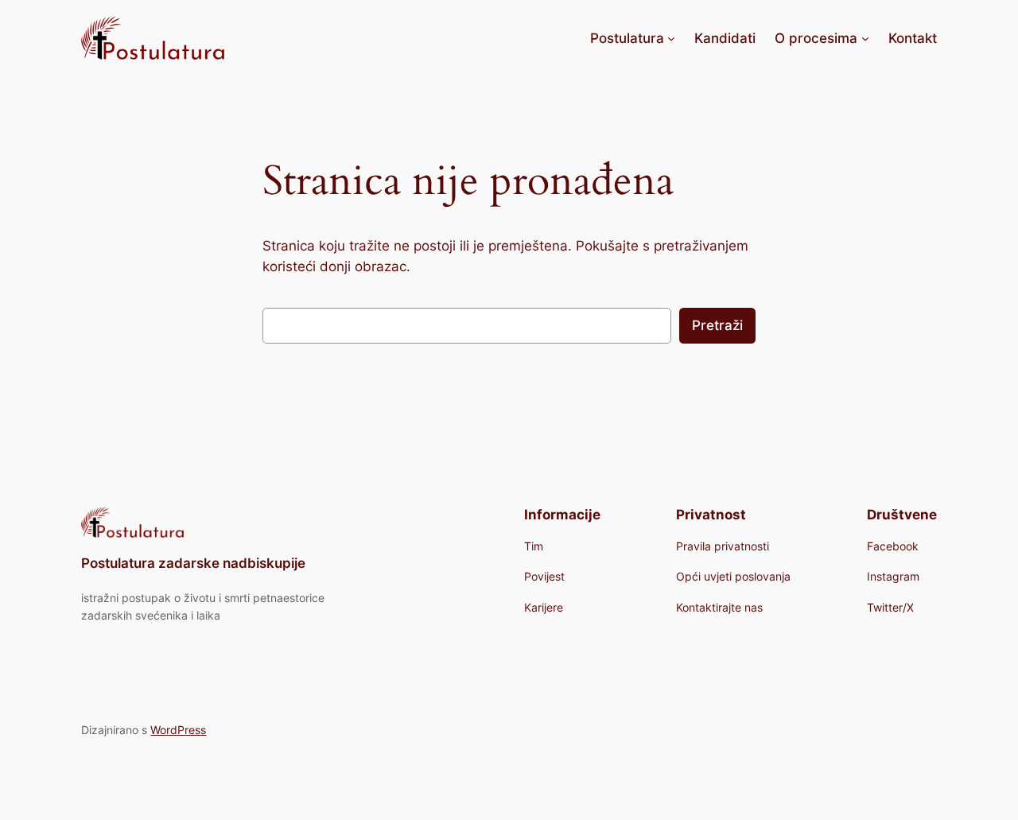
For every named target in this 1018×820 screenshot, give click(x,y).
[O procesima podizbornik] (865, 38)
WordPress (178, 729)
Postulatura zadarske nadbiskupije (193, 563)
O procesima (816, 38)
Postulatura (627, 38)
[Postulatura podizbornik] (671, 38)
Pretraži (717, 325)
